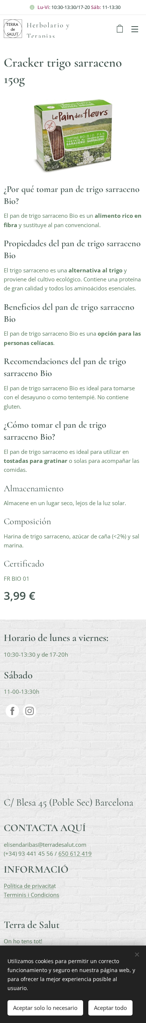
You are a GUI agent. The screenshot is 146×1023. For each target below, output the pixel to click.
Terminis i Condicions (31, 894)
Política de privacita (29, 885)
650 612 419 (75, 853)
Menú (134, 28)
